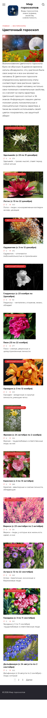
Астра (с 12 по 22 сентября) (18, 572)
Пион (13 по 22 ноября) (15, 342)
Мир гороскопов (29, 5)
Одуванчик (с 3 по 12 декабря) (19, 247)
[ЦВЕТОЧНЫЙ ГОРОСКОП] (21, 150)
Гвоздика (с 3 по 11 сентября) (19, 618)
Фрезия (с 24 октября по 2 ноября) (22, 435)
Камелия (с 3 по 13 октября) (18, 481)
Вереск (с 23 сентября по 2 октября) (23, 526)
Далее (29, 680)
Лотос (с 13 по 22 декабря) (17, 201)
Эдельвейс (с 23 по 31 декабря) (20, 155)
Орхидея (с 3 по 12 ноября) (18, 389)
